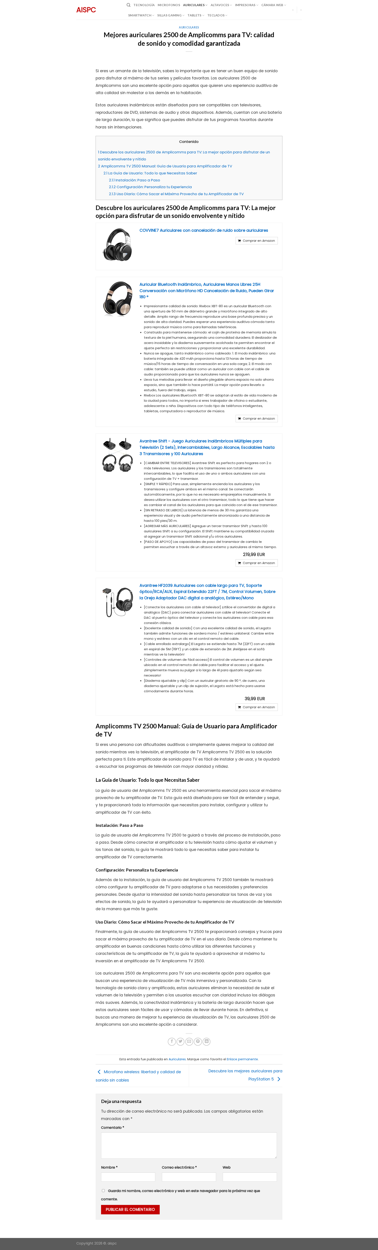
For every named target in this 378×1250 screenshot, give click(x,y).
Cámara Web (272, 5)
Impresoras (245, 5)
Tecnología (144, 5)
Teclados (215, 15)
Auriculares (194, 5)
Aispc (86, 9)
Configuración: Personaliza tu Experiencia (150, 186)
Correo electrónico (179, 1167)
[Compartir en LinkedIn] (206, 1042)
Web (227, 1167)
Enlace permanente (242, 1059)
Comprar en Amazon (259, 240)
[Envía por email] (189, 1042)
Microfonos (169, 5)
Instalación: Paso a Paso (134, 180)
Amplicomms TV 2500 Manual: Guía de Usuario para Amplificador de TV (165, 166)
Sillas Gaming (169, 15)
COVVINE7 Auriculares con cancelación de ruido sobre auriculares (204, 230)
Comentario (112, 1127)
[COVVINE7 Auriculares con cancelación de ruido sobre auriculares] (117, 244)
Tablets (194, 15)
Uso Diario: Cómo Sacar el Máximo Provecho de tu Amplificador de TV (176, 193)
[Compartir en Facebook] (172, 1042)
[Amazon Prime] (272, 554)
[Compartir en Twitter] (180, 1042)
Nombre (109, 1167)
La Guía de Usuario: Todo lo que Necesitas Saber (150, 173)
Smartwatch (139, 15)
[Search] (128, 5)
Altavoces (220, 5)
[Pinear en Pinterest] (198, 1042)
